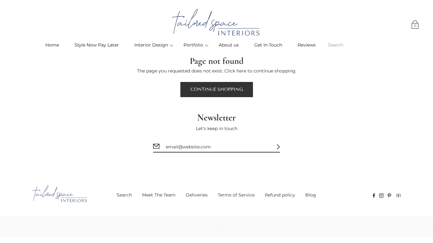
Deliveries (197, 195)
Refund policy (280, 195)
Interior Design (151, 45)
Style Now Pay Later (96, 45)
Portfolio (193, 45)
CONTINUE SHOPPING (217, 89)
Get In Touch (268, 45)
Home (52, 45)
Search (124, 195)
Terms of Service (236, 195)
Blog (310, 195)
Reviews (307, 45)
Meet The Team (159, 195)
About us (229, 45)
